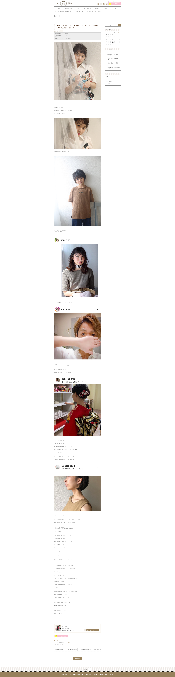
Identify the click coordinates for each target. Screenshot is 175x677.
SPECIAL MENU (76, 674)
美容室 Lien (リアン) (59, 640)
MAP (69, 642)
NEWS (70, 674)
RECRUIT (102, 674)
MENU (83, 674)
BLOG (59, 11)
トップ (55, 11)
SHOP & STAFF (89, 674)
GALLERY (96, 674)
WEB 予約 (111, 674)
